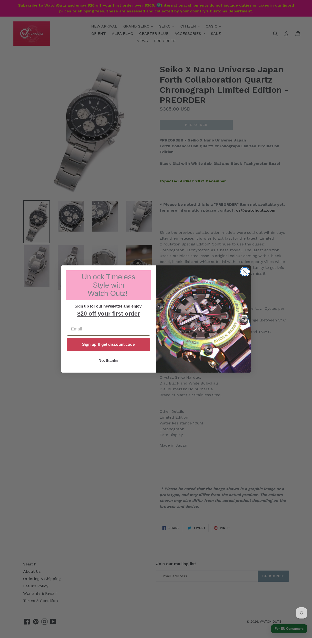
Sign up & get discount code (108, 344)
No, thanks (108, 360)
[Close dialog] (245, 271)
